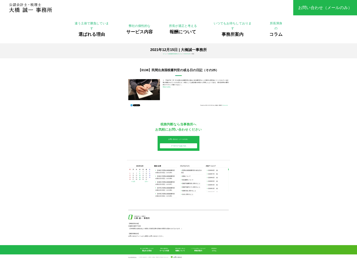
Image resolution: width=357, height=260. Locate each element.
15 (139, 175)
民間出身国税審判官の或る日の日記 (191, 171)
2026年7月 (211, 174)
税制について (186, 176)
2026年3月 (211, 188)
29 (139, 179)
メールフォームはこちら (178, 146)
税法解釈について (187, 180)
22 (139, 177)
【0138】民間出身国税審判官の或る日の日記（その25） (178, 70)
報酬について (183, 29)
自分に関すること (187, 194)
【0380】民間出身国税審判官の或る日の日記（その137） (165, 183)
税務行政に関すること (189, 190)
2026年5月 (211, 181)
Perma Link (225, 105)
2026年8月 (211, 170)
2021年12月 (187, 53)
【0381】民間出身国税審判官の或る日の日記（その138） (165, 177)
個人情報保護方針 (132, 257)
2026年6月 (211, 177)
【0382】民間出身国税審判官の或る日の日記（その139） (165, 171)
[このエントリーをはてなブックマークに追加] (131, 105)
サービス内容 (139, 29)
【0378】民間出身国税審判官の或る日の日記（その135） (165, 195)
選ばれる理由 (92, 29)
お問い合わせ (177, 257)
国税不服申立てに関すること (191, 187)
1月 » (146, 181)
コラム (276, 29)
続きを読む (167, 87)
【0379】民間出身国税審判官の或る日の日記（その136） (165, 189)
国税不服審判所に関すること (191, 183)
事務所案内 (233, 29)
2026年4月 (211, 185)
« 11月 (133, 181)
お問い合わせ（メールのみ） (325, 7)
